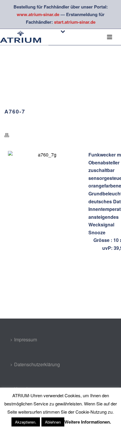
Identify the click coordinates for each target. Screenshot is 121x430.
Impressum (25, 339)
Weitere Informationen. (87, 422)
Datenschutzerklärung (37, 364)
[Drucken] (9, 135)
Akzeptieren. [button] (25, 422)
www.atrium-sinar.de (38, 14)
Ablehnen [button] (53, 422)
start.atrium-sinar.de (74, 22)
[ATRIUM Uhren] (24, 37)
